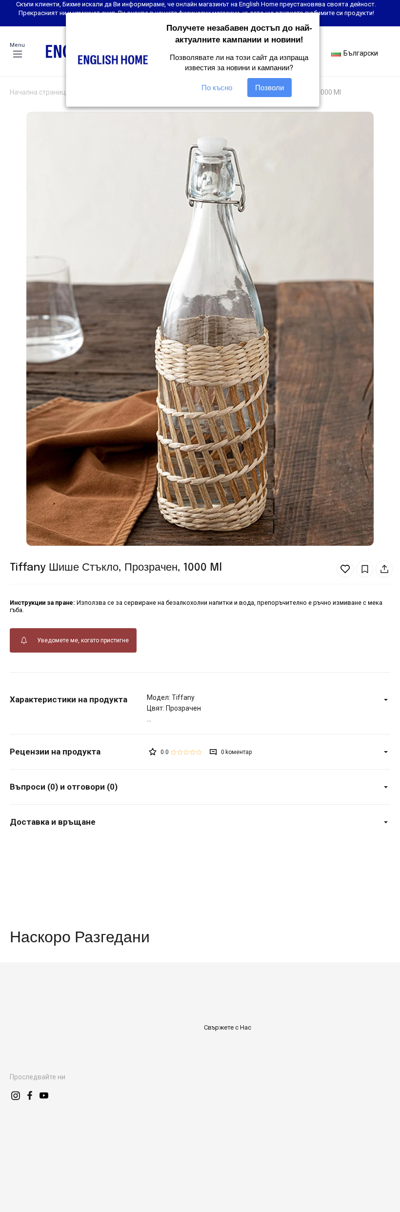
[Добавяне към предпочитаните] (345, 568)
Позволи (269, 87)
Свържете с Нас (227, 1027)
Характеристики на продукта (68, 699)
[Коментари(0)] (78, 752)
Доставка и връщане (53, 822)
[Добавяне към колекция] (364, 568)
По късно (216, 87)
